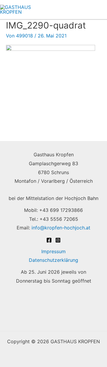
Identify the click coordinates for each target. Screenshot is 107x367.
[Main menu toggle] (99, 9)
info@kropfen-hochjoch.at (61, 228)
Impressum (53, 251)
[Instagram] (58, 240)
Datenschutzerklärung (53, 260)
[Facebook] (49, 240)
